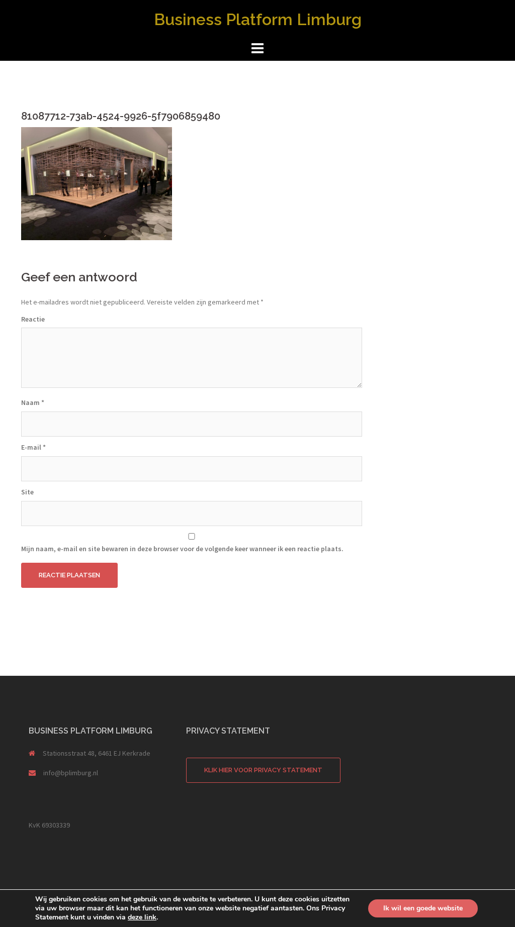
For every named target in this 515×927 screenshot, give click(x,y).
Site (27, 491)
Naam (32, 402)
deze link (142, 917)
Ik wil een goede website (423, 908)
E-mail (33, 447)
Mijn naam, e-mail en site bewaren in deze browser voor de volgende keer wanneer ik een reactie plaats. (182, 548)
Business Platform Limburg (258, 19)
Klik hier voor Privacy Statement (263, 770)
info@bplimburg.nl (70, 772)
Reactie (33, 319)
